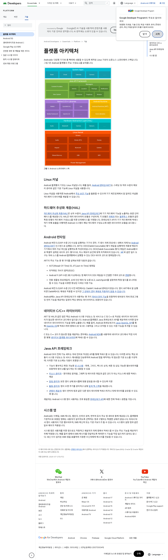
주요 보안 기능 (82, 193)
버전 (16, 17)
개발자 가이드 (130, 504)
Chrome (83, 538)
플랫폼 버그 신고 (152, 497)
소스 (40, 515)
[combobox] (96, 3)
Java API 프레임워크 (90, 213)
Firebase (95, 538)
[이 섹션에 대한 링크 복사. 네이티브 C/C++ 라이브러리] (84, 311)
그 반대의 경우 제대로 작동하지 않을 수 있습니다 (103, 291)
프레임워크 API (97, 399)
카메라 (112, 216)
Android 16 (107, 502)
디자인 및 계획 (53, 3)
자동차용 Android (89, 510)
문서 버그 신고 (152, 502)
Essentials (32, 3)
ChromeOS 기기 (88, 506)
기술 (26, 17)
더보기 (71, 3)
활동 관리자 (54, 386)
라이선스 (58, 547)
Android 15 (107, 506)
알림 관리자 (54, 381)
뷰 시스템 (79, 366)
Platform (8, 10)
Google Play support (154, 506)
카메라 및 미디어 (66, 510)
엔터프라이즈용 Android (44, 505)
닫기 (145, 34)
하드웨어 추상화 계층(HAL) (56, 213)
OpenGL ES (51, 326)
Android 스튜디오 (148, 3)
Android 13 (107, 514)
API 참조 (128, 508)
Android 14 (107, 510)
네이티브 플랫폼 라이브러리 (63, 337)
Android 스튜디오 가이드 (134, 498)
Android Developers (51, 41)
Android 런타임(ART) (101, 185)
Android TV (86, 514)
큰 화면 (84, 497)
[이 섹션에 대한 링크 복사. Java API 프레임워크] (75, 348)
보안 (40, 511)
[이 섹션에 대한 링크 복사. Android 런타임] (69, 237)
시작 (158, 34)
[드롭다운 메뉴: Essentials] (40, 3)
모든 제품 (133, 538)
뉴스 (40, 519)
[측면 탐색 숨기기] (31, 555)
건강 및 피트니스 (66, 506)
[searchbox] (17, 25)
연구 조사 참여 (152, 510)
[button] (17, 55)
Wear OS (85, 502)
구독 (139, 553)
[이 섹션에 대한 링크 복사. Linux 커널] (61, 179)
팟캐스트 (41, 527)
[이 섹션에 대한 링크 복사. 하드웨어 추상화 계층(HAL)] (83, 208)
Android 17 (107, 497)
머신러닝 (63, 502)
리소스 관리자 (55, 373)
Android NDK (95, 334)
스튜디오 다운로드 (132, 512)
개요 (5, 17)
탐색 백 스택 (94, 386)
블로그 (41, 523)
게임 (62, 497)
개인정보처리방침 (67, 514)
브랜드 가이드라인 (71, 547)
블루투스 (123, 216)
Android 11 (107, 523)
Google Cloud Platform (114, 538)
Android (41, 500)
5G (61, 518)
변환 (127, 275)
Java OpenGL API (124, 323)
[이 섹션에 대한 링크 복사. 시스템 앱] (59, 410)
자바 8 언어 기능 (99, 297)
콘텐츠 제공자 (55, 391)
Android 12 (107, 518)
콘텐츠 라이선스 (77, 449)
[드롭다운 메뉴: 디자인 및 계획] (62, 3)
